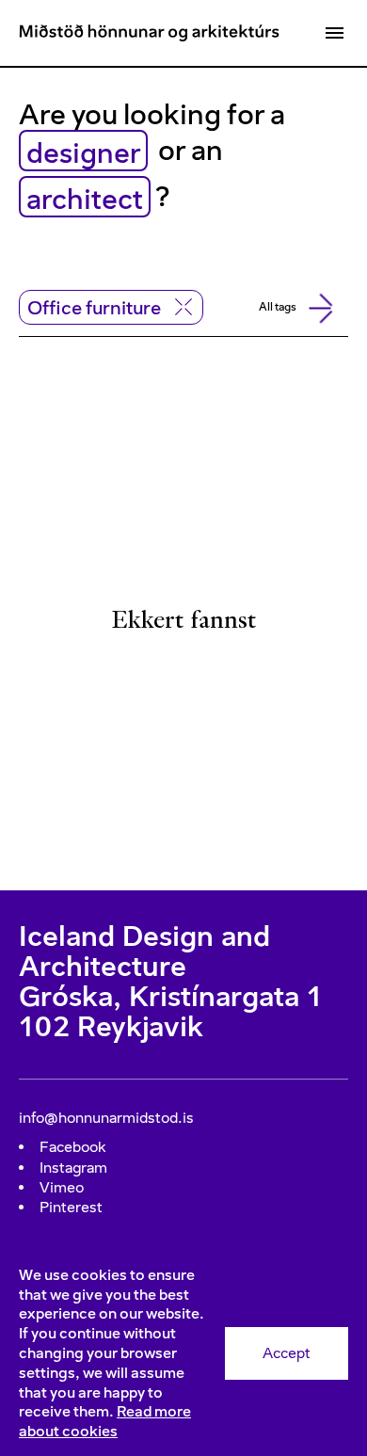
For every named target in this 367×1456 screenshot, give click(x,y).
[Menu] (334, 33)
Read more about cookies (105, 1421)
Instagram (73, 1167)
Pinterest (71, 1207)
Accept (287, 1353)
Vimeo (62, 1187)
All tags (277, 306)
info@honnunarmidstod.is (106, 1118)
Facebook (73, 1147)
